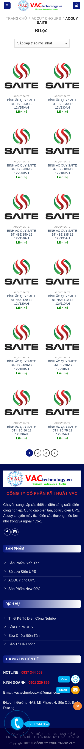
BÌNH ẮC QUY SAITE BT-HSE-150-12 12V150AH (21, 234)
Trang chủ (16, 18)
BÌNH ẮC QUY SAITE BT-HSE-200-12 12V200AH (21, 169)
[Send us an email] (15, 532)
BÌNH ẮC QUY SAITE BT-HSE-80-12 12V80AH (21, 430)
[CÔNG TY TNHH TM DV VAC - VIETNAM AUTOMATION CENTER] (41, 5)
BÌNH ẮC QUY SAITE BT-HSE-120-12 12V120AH (21, 300)
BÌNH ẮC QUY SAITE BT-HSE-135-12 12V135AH (62, 234)
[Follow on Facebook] (7, 532)
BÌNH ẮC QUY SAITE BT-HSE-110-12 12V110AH (62, 300)
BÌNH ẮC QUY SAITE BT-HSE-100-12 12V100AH (21, 365)
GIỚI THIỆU (35, 733)
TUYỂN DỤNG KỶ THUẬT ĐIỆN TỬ (56, 736)
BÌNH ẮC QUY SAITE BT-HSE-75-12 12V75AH (62, 430)
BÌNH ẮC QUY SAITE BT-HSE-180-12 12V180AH (62, 169)
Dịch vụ (51, 733)
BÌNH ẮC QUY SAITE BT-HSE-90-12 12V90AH (62, 365)
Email (63, 690)
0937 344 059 (38, 724)
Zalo (64, 679)
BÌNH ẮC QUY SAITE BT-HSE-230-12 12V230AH (62, 103)
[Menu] (7, 5)
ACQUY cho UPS (46, 18)
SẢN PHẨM (67, 733)
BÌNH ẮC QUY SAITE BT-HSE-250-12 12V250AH (21, 103)
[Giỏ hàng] (77, 5)
